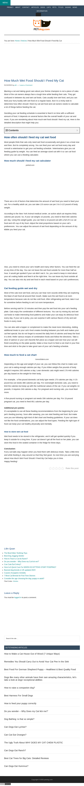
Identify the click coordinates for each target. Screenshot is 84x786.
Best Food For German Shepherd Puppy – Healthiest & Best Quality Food (40, 669)
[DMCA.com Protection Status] (5, 784)
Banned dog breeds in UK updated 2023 (19, 570)
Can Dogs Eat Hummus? (16, 766)
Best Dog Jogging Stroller (14, 556)
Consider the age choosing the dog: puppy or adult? (24, 578)
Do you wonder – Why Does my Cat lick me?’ (21, 561)
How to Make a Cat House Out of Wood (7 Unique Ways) (32, 654)
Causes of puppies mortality (15, 573)
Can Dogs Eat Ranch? (15, 750)
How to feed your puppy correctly (20, 703)
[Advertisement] (42, 63)
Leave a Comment (26, 85)
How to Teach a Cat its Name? (16, 559)
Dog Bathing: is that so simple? (19, 719)
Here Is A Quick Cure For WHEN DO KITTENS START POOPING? (30, 567)
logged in (17, 597)
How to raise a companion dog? (19, 688)
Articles (15, 581)
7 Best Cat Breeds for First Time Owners (19, 576)
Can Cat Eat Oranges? (15, 735)
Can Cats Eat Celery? (12, 564)
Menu (5, 3)
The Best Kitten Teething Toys (15, 553)
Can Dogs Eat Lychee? (15, 727)
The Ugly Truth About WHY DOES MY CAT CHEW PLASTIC (33, 742)
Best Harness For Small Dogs (18, 695)
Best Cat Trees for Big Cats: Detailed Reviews (26, 758)
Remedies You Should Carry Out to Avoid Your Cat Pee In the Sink (36, 661)
